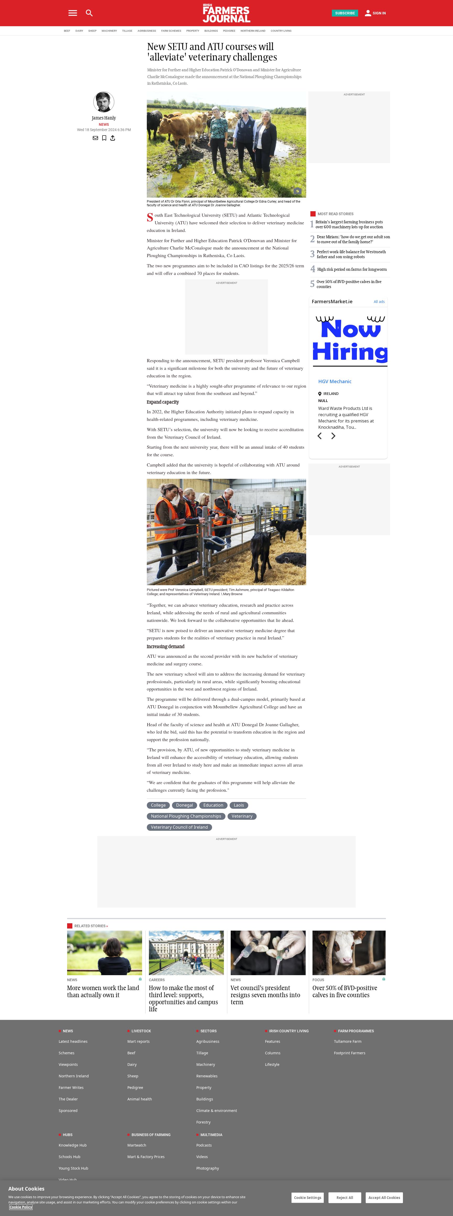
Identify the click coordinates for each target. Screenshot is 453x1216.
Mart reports (138, 1041)
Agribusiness (207, 1041)
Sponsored (68, 1110)
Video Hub (68, 1179)
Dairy (132, 1064)
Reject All (345, 1197)
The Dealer (68, 1098)
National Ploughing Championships (186, 816)
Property (203, 1087)
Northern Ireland (74, 1075)
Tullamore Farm (348, 1041)
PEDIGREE (229, 30)
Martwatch (136, 1145)
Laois (239, 805)
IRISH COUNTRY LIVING (289, 1031)
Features (272, 1041)
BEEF (67, 30)
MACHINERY (109, 30)
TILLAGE (127, 30)
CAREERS (157, 980)
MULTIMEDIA (211, 1135)
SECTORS (209, 1031)
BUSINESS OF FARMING (151, 1135)
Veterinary (242, 816)
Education (213, 805)
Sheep (132, 1075)
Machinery (205, 1064)
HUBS (67, 1135)
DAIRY (79, 30)
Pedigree (135, 1087)
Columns (273, 1052)
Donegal (184, 805)
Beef (131, 1052)
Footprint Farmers (349, 1052)
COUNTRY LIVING (281, 30)
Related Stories (89, 926)
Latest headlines (73, 1041)
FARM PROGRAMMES (356, 1031)
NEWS (72, 980)
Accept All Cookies (384, 1197)
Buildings (204, 1098)
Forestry (203, 1122)
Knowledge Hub (73, 1145)
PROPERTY (192, 30)
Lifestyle (272, 1064)
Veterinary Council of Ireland (179, 827)
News (104, 124)
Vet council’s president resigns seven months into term (265, 995)
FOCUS (318, 980)
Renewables (207, 1075)
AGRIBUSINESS (147, 30)
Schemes (66, 1052)
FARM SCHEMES (171, 30)
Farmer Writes (71, 1087)
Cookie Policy (21, 1207)
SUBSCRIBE (345, 13)
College (158, 805)
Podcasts (204, 1145)
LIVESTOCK (141, 1031)
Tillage (202, 1052)
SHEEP (92, 30)
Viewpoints (68, 1064)
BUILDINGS (211, 30)
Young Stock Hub (73, 1168)
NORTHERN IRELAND (253, 30)
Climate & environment (216, 1110)
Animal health (139, 1098)
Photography (207, 1168)
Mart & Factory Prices (146, 1156)
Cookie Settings (307, 1197)
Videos (202, 1156)
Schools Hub (69, 1156)
